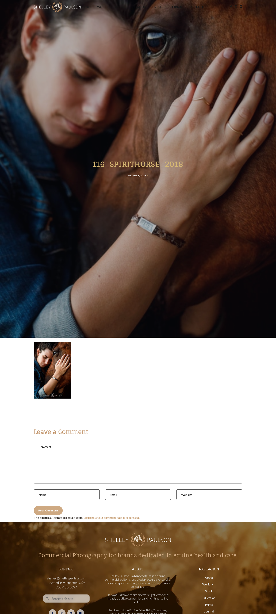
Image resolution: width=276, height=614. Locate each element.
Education (137, 7)
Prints (157, 7)
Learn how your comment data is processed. (112, 517)
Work (102, 7)
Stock (118, 7)
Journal (176, 7)
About (86, 7)
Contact (196, 7)
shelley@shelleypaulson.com (66, 578)
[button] (209, 584)
